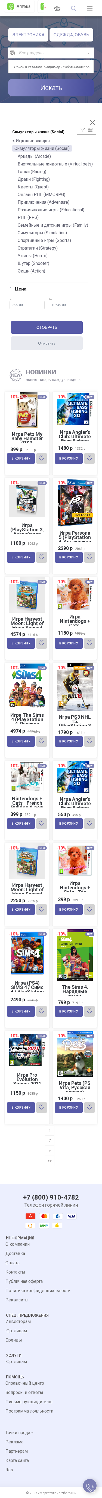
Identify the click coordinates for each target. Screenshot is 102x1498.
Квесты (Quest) (33, 187)
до (50, 298)
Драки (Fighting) (34, 179)
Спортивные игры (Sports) (44, 240)
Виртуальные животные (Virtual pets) (55, 164)
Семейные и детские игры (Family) (53, 225)
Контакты (15, 1272)
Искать (51, 87)
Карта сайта (17, 1460)
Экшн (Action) (31, 271)
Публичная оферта (24, 1281)
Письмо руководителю (28, 1401)
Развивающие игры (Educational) (51, 209)
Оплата (12, 1262)
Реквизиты (17, 1299)
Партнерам (16, 1451)
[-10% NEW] (74, 392)
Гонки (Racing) (32, 171)
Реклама (14, 1441)
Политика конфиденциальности (37, 1290)
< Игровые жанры (31, 140)
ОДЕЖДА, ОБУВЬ (71, 34)
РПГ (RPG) (28, 217)
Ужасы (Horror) (33, 255)
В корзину (21, 458)
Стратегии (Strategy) (38, 248)
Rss (9, 1469)
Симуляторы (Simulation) (42, 232)
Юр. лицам (16, 1330)
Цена (20, 289)
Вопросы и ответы (24, 1392)
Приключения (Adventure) (43, 202)
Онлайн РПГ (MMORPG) (41, 194)
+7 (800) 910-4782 (51, 1197)
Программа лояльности (29, 1411)
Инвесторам (18, 1321)
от (11, 298)
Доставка (15, 1253)
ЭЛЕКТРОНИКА (28, 34)
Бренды (13, 1340)
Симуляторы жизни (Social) (42, 148)
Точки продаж (19, 1432)
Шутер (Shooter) (33, 263)
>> (50, 1161)
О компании (17, 1244)
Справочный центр (24, 1383)
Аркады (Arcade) (34, 156)
